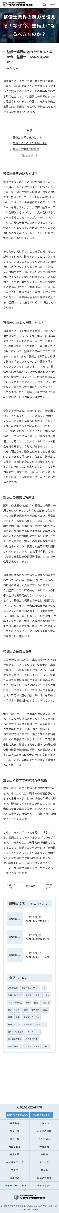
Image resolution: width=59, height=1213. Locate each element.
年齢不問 (35, 1009)
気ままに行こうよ (31, 1017)
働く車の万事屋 (15, 1039)
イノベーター (33, 1031)
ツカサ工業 (13, 987)
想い (10, 1009)
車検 (28, 1002)
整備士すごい (14, 1024)
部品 (45, 1009)
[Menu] (52, 4)
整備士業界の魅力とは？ (27, 137)
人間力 (46, 1046)
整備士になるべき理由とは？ (30, 143)
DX (9, 1002)
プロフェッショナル (30, 1046)
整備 (36, 1002)
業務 (10, 1017)
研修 (18, 1009)
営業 (18, 1017)
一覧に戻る (29, 886)
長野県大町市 (31, 1039)
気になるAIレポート (30, 987)
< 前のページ (11, 886)
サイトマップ (44, 1185)
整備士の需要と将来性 (26, 149)
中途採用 (46, 1002)
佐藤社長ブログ (15, 995)
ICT (44, 987)
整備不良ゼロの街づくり (34, 1024)
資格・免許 (13, 1046)
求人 (47, 995)
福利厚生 (18, 1002)
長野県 (28, 995)
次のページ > (47, 886)
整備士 (38, 995)
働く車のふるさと (16, 1031)
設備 (26, 1009)
